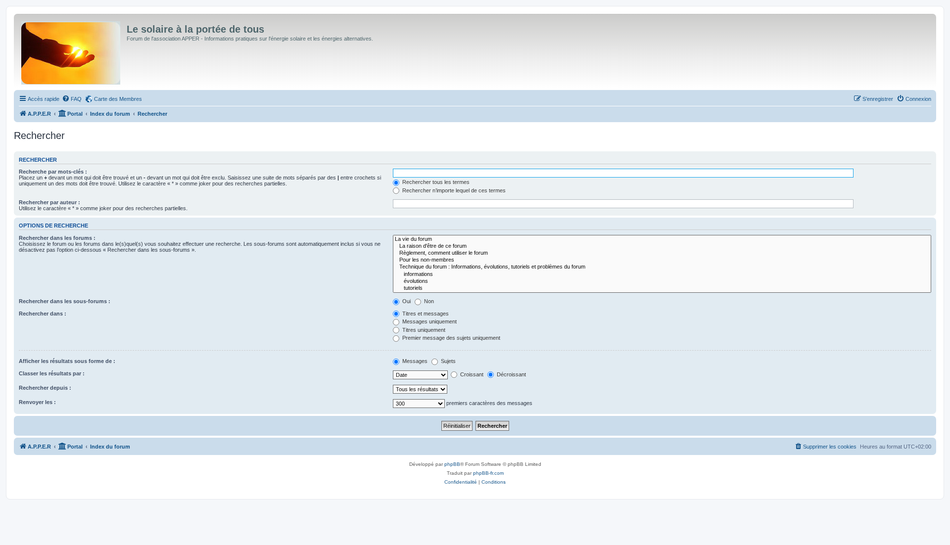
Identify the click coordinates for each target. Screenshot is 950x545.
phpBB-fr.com (488, 473)
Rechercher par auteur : (49, 202)
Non (428, 301)
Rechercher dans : (42, 314)
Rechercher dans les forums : (57, 238)
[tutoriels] (662, 288)
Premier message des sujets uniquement (450, 338)
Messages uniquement (429, 321)
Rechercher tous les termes (435, 182)
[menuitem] (72, 99)
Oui (406, 301)
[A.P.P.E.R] (71, 51)
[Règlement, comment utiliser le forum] (662, 253)
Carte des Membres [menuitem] (118, 99)
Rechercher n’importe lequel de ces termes (453, 190)
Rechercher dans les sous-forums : (64, 301)
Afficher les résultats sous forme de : (67, 361)
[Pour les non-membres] (662, 260)
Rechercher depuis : (45, 388)
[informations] (662, 274)
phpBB (452, 464)
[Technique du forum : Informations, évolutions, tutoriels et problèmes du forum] (662, 267)
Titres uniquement (423, 330)
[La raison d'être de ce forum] (662, 246)
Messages (414, 361)
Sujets (447, 361)
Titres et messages (425, 314)
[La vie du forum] (662, 239)
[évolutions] (662, 281)
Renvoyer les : (37, 402)
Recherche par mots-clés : (53, 172)
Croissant (471, 374)
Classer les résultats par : (52, 373)
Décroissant (510, 374)
